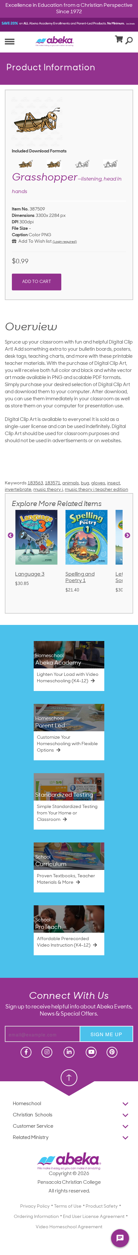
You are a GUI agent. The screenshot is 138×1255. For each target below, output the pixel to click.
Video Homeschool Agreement (69, 1227)
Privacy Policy (35, 1206)
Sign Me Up (106, 1034)
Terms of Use (68, 1206)
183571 (52, 483)
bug (85, 483)
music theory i (48, 489)
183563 (35, 483)
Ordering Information (36, 1216)
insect (113, 483)
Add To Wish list (34, 241)
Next (127, 535)
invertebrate (18, 489)
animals (70, 483)
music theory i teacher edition (96, 489)
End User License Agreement (94, 1216)
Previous (10, 535)
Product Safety (102, 1206)
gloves (98, 483)
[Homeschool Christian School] (25, 1052)
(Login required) (65, 241)
